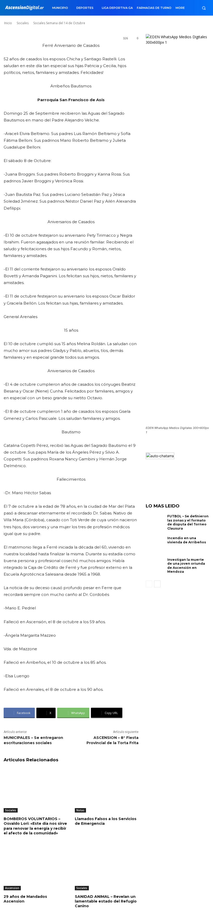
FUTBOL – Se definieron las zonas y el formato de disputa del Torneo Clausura (188, 522)
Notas (80, 810)
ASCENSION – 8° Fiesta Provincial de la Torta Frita (112, 740)
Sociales (10, 810)
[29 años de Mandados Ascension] (35, 868)
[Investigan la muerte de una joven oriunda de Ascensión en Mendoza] (155, 566)
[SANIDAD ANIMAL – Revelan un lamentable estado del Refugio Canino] (106, 868)
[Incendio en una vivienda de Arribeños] (155, 544)
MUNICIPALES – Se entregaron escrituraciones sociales (33, 740)
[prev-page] (149, 584)
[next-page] (157, 584)
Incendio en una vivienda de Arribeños (186, 540)
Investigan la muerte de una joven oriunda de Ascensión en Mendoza (186, 566)
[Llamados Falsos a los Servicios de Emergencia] (106, 790)
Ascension (12, 888)
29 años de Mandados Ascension (25, 899)
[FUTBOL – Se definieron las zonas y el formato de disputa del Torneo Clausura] (155, 522)
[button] (203, 8)
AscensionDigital (35, 18)
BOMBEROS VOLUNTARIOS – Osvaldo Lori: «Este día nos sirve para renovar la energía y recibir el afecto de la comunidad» (35, 825)
